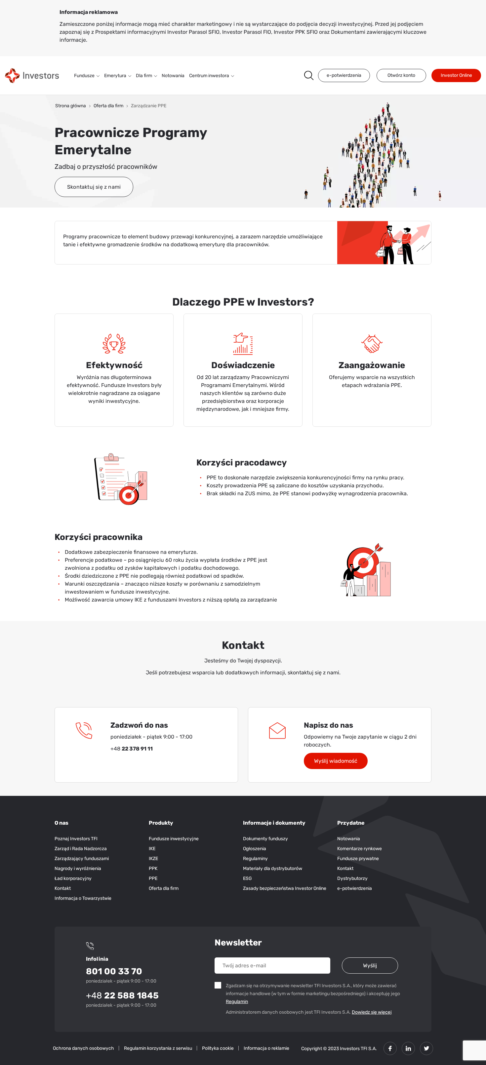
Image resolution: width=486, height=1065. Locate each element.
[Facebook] (390, 1048)
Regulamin (238, 1001)
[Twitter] (426, 1048)
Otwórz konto (401, 75)
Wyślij (370, 965)
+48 (122, 996)
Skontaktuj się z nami (94, 187)
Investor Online (456, 75)
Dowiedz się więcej (372, 1012)
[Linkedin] (408, 1048)
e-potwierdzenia (344, 75)
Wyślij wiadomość (335, 761)
